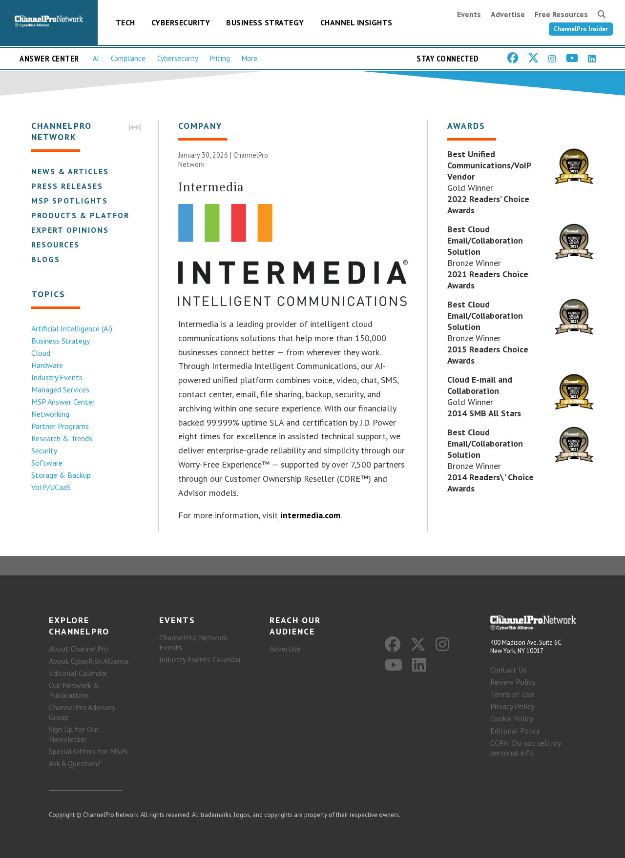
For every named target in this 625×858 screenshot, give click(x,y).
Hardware (47, 365)
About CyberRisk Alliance (89, 661)
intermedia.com (310, 515)
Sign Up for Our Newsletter (74, 734)
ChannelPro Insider (581, 29)
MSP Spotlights (69, 200)
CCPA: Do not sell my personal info (525, 747)
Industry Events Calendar (200, 659)
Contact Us (508, 669)
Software (46, 463)
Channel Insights (356, 22)
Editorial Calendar (78, 673)
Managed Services (60, 389)
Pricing (220, 58)
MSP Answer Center (63, 402)
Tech (125, 22)
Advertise (508, 14)
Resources (55, 244)
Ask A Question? (75, 763)
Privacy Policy (512, 706)
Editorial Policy (515, 730)
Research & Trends (61, 438)
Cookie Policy (511, 718)
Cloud (40, 353)
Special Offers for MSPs (88, 751)
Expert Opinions (70, 230)
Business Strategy (265, 22)
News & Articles (70, 171)
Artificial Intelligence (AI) (71, 328)
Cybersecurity (180, 22)
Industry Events (57, 377)
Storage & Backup (61, 475)
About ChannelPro (78, 649)
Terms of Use (512, 694)
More (249, 58)
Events (469, 14)
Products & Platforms (86, 215)
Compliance (128, 58)
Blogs (45, 259)
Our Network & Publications (74, 690)
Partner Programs (60, 426)
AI (96, 58)
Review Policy (512, 682)
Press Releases (67, 186)
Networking (50, 414)
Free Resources (561, 14)
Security (44, 450)
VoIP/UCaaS (51, 487)
